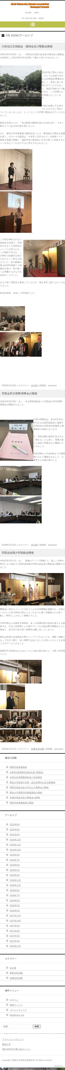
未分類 (34, 385)
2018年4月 (15, 910)
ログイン (14, 1000)
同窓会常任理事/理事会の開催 (19, 393)
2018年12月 (15, 880)
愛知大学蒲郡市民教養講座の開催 (26, 792)
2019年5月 (15, 870)
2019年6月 (15, 865)
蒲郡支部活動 (16, 973)
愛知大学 (6, 1044)
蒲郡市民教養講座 (18, 767)
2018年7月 (15, 895)
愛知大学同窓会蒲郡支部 (26, 11)
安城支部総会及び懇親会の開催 (25, 797)
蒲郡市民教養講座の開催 (22, 803)
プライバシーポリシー (13, 1039)
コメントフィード (18, 1010)
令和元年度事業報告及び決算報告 (26, 777)
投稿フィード (16, 1005)
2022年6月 (15, 829)
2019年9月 (15, 855)
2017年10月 (15, 921)
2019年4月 (15, 875)
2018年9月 (15, 890)
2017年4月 (15, 941)
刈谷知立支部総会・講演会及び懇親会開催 (27, 46)
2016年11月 (15, 946)
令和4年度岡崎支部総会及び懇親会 (26, 772)
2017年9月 (15, 926)
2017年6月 (15, 931)
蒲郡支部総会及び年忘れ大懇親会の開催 (29, 787)
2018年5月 (15, 905)
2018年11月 (15, 885)
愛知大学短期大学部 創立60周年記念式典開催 (32, 782)
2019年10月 (15, 850)
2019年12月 (15, 840)
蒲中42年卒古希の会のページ (16, 1049)
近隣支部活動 (37, 749)
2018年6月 (15, 900)
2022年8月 (15, 824)
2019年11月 (15, 845)
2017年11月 (15, 915)
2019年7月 (15, 860)
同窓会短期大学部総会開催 (18, 552)
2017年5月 (15, 936)
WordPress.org (17, 1015)
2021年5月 (15, 834)
